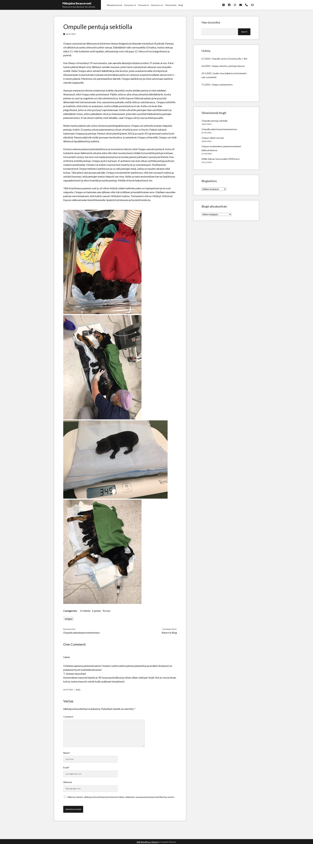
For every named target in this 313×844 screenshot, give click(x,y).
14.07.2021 (71, 34)
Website (67, 782)
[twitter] (223, 4)
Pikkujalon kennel (114, 5)
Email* (66, 767)
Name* (66, 752)
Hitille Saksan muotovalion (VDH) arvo (220, 158)
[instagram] (235, 4)
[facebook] (229, 4)
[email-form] (252, 4)
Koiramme (129, 5)
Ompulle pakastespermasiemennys (81, 632)
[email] (240, 4)
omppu (69, 618)
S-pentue (96, 610)
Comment (68, 716)
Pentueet (142, 5)
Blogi (181, 5)
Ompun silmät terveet (212, 137)
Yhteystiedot (170, 5)
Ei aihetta (85, 610)
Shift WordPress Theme (147, 842)
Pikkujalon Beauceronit (76, 3)
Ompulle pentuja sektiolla (214, 120)
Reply (78, 689)
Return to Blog (169, 632)
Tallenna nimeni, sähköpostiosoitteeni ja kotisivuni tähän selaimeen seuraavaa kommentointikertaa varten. (121, 797)
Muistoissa (156, 5)
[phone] (246, 4)
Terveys (106, 610)
